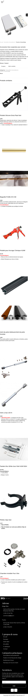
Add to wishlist (1, 586)
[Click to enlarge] (3, 37)
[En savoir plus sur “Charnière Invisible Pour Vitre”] (1, 589)
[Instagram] (15, 690)
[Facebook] (12, 690)
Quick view (1, 593)
